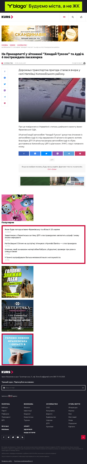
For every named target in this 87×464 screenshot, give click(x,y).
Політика (6, 404)
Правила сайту (7, 461)
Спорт (26, 426)
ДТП (52, 159)
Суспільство (8, 63)
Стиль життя (74, 404)
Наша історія (29, 432)
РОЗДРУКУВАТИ (77, 63)
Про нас (5, 426)
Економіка (28, 404)
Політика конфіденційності (23, 461)
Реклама (5, 429)
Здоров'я (28, 429)
